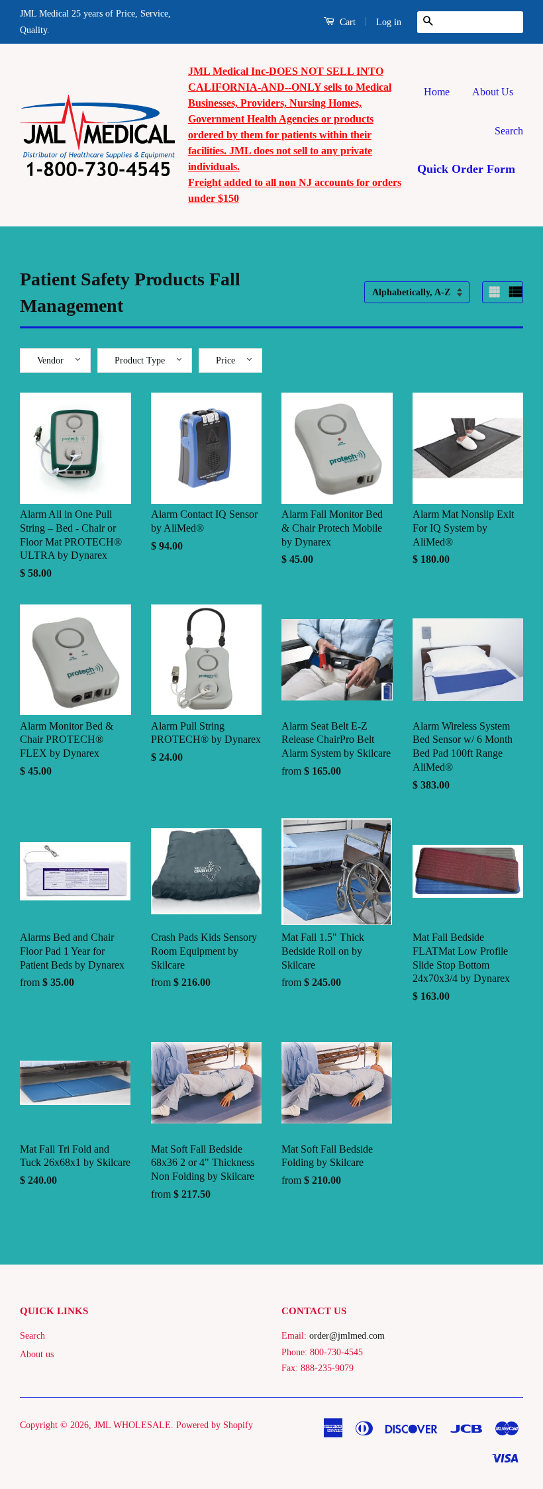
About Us (492, 91)
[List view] (515, 292)
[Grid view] (496, 292)
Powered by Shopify (214, 1425)
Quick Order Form (466, 168)
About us (37, 1354)
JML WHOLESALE (132, 1425)
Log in (388, 22)
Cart (346, 22)
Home (437, 91)
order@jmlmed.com (347, 1336)
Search (509, 130)
